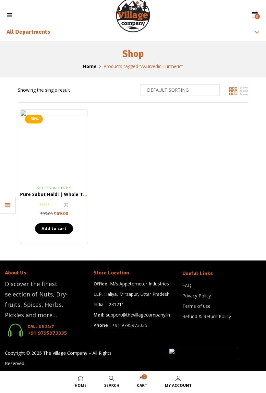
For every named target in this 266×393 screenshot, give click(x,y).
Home (90, 66)
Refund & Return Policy (206, 316)
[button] (254, 14)
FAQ (186, 285)
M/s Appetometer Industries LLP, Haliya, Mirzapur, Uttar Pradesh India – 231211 (131, 294)
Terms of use (196, 306)
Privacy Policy (196, 296)
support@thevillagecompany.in (138, 315)
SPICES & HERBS (54, 187)
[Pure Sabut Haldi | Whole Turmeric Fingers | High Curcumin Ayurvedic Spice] (54, 144)
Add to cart (54, 228)
